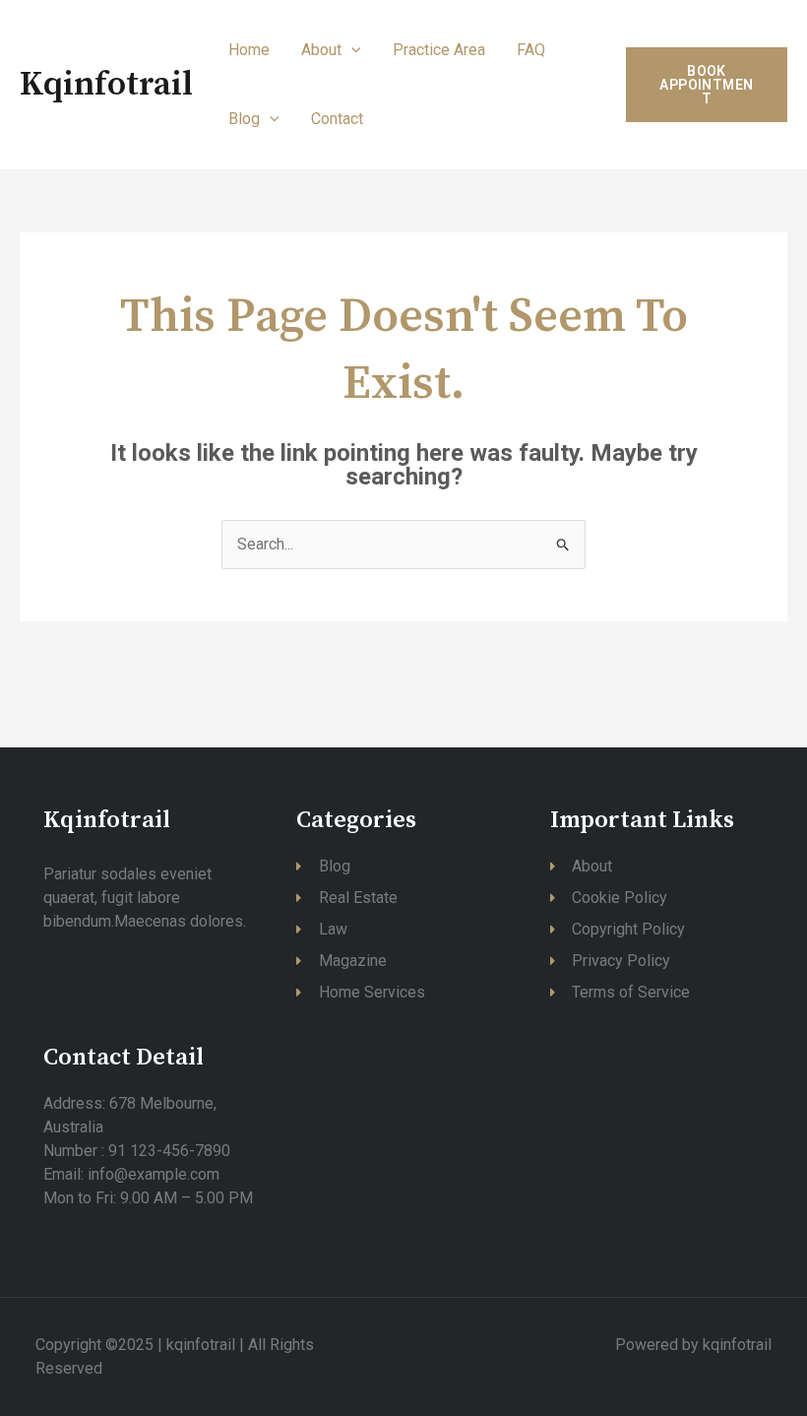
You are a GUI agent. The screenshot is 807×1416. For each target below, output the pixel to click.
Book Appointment (706, 84)
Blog (244, 118)
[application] (351, 49)
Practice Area (439, 49)
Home (249, 49)
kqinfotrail (106, 84)
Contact (337, 118)
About (321, 49)
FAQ (531, 49)
